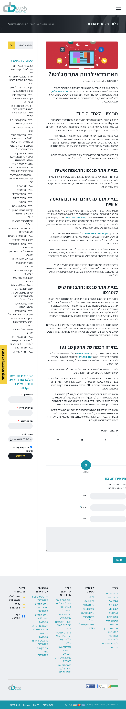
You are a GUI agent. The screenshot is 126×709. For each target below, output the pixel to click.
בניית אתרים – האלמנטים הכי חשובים (21, 245)
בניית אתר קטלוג (25, 185)
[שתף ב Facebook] (106, 439)
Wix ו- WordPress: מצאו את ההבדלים (65, 648)
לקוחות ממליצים (110, 643)
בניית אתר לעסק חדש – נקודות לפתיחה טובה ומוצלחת (21, 98)
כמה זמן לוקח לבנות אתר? (23, 129)
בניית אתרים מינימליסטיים (20, 235)
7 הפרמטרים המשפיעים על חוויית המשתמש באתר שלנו (20, 178)
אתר (84, 518)
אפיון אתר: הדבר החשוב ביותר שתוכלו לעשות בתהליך (21, 322)
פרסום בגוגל (88, 608)
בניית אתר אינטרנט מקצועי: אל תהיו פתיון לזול (20, 312)
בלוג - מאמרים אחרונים (101, 23)
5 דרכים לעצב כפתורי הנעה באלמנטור (41, 607)
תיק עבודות (112, 617)
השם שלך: (27, 394)
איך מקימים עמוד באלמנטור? (40, 598)
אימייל (83, 507)
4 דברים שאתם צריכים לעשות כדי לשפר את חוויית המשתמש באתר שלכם (22, 111)
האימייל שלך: (26, 407)
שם (84, 495)
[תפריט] (120, 7)
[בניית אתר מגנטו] (82, 55)
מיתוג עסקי (89, 600)
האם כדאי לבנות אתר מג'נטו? (83, 74)
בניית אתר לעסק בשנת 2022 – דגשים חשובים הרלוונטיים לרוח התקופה (21, 138)
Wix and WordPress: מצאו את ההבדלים (22, 287)
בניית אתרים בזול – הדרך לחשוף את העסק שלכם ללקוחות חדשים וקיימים (21, 340)
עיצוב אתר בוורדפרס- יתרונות (22, 279)
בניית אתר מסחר (25, 190)
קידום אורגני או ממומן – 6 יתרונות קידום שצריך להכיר (21, 213)
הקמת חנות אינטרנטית (96, 233)
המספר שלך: (26, 420)
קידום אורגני (88, 604)
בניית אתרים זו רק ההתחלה (63, 659)
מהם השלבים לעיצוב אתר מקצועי (20, 253)
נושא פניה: (27, 434)
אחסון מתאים (85, 357)
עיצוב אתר (113, 604)
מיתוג (91, 596)
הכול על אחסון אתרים (22, 259)
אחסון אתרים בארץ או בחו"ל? (22, 222)
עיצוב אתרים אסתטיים (22, 240)
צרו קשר (114, 647)
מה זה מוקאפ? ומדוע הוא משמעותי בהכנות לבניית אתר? (21, 80)
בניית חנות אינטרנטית (113, 599)
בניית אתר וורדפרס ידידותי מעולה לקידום (21, 230)
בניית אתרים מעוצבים (22, 206)
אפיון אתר (113, 613)
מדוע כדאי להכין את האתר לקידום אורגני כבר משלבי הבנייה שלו (21, 157)
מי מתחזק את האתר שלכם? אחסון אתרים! (64, 668)
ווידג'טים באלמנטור (43, 635)
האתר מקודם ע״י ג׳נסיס (86, 626)
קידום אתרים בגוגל (88, 618)
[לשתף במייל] (58, 439)
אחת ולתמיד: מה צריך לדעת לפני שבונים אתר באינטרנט (63, 605)
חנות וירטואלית (60, 91)
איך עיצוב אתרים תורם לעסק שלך (22, 272)
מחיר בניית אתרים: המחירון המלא (24, 305)
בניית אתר (89, 81)
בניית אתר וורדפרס (24, 347)
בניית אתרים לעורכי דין (22, 194)
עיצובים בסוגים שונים (75, 217)
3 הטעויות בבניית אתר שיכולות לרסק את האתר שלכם (21, 69)
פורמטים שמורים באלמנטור (40, 642)
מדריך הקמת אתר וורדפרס (24, 264)
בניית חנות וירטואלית (23, 351)
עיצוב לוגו (113, 608)
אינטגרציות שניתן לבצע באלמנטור (40, 627)
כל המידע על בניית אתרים (65, 616)
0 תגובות (100, 81)
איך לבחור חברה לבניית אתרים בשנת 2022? (21, 89)
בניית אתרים (82, 353)
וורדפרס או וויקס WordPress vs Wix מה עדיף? (63, 636)
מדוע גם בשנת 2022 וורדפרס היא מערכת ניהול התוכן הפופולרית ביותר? (21, 167)
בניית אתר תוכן (26, 202)
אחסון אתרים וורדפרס (112, 622)
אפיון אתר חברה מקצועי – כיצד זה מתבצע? (21, 147)
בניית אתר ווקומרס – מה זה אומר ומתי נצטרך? (21, 121)
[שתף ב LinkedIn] (82, 439)
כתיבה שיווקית (87, 613)
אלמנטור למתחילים (113, 637)
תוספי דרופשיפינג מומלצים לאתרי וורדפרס (63, 625)
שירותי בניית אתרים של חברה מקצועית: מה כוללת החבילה (22, 296)
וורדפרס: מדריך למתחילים (110, 630)
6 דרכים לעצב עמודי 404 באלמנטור (41, 618)
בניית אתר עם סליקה (23, 198)
